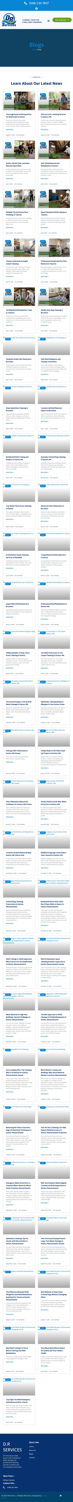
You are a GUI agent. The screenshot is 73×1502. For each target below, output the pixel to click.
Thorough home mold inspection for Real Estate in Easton (18, 116)
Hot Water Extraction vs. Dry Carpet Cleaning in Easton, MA (52, 654)
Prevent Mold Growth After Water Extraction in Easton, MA (53, 803)
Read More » (10, 129)
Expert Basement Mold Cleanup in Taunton (54, 213)
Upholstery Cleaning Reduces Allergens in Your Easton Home (52, 703)
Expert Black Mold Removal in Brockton (17, 605)
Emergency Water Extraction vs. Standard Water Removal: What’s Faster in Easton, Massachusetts (18, 1185)
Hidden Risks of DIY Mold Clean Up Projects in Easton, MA (53, 752)
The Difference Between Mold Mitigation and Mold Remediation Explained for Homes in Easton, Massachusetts (19, 1295)
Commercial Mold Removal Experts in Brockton (51, 409)
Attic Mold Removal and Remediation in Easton (50, 164)
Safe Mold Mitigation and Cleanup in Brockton (51, 360)
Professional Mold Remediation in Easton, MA (54, 605)
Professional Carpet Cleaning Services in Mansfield (17, 556)
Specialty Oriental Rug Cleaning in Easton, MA (53, 458)
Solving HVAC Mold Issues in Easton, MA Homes (17, 752)
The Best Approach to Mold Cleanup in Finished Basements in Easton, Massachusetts (53, 1017)
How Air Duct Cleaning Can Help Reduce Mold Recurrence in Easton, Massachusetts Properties (54, 1130)
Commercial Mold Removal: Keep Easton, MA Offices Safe (18, 854)
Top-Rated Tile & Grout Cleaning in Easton (18, 507)
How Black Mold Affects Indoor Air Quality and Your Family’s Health (53, 1350)
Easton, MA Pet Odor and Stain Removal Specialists (18, 164)
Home (34, 49)
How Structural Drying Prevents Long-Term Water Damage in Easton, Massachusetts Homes (53, 1241)
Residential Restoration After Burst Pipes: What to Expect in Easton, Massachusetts (52, 904)
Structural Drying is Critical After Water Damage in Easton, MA (19, 703)
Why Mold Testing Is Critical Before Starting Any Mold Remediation (17, 1350)
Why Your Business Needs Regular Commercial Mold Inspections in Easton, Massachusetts (54, 1185)
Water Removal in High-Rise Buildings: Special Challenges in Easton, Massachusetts (18, 1017)
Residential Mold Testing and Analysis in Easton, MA (17, 458)
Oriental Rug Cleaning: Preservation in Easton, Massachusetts (15, 904)
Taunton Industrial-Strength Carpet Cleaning (17, 262)
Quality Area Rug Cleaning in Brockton (52, 311)
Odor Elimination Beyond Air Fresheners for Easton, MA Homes (19, 803)
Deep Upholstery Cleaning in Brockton (17, 409)
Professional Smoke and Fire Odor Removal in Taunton (54, 262)
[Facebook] (36, 8)
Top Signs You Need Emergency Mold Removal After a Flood (18, 1401)
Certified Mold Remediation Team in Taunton (19, 311)
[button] (48, 20)
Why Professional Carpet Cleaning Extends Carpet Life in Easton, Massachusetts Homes (53, 961)
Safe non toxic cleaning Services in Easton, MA (53, 116)
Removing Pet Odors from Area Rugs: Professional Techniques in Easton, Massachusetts (18, 1130)
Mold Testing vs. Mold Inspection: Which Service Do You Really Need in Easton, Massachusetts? (19, 961)
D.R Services (12, 1447)
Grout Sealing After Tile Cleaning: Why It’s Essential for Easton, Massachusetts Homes (19, 1072)
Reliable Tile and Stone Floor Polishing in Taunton (17, 213)
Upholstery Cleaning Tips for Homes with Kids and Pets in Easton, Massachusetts (17, 1241)
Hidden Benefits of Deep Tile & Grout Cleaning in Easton (17, 654)
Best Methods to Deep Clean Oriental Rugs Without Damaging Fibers (54, 1294)
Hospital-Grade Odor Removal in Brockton (18, 360)
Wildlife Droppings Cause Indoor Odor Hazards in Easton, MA (53, 854)
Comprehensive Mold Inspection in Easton (53, 556)
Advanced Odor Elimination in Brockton (52, 507)
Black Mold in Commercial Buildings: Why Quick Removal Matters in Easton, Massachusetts (54, 1072)
